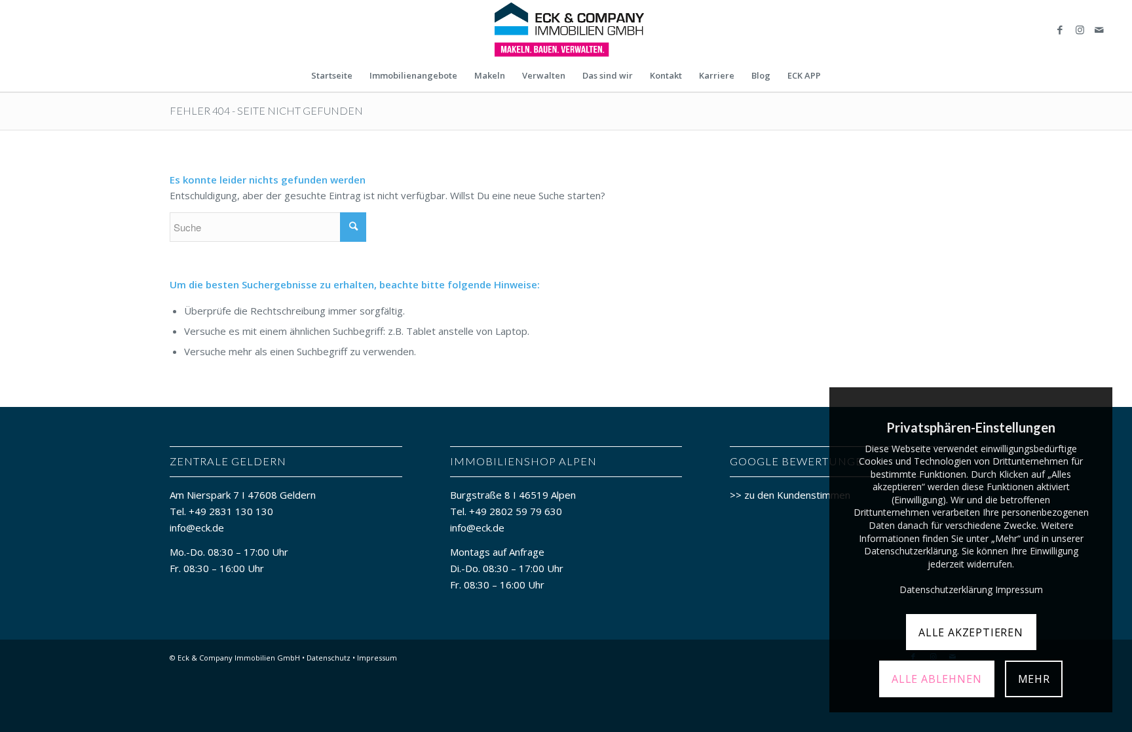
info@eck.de (197, 527)
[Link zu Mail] (1099, 29)
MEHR (1034, 679)
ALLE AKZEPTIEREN (970, 632)
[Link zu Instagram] (1079, 29)
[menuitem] (332, 75)
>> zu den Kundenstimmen (790, 494)
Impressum (377, 658)
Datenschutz (328, 658)
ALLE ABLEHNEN (936, 679)
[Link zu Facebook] (1060, 29)
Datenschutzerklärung (945, 589)
